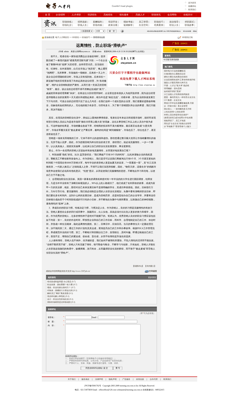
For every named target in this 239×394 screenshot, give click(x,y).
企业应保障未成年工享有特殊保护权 (179, 80)
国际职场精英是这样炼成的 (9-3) (61, 302)
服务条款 (85, 379)
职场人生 (82, 25)
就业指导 (174, 22)
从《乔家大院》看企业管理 (175, 106)
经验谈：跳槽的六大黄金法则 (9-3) (62, 290)
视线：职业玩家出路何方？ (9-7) (61, 287)
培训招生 (92, 14)
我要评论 (138, 266)
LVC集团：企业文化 (172, 100)
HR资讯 (75, 37)
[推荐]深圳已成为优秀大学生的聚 (178, 118)
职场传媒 (97, 25)
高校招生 (108, 14)
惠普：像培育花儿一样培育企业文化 (179, 97)
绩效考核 (128, 22)
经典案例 (158, 25)
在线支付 (188, 14)
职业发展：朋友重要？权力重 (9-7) (62, 284)
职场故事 (189, 25)
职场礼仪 (67, 25)
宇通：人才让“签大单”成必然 (176, 85)
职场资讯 (156, 14)
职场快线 (67, 22)
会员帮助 (172, 14)
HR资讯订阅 (187, 37)
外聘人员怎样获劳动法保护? (176, 115)
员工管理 (143, 22)
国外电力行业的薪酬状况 (175, 71)
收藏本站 (192, 6)
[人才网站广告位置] (132, 86)
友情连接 (140, 379)
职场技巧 (158, 22)
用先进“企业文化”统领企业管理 (177, 123)
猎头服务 (124, 14)
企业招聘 (60, 14)
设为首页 (192, 3)
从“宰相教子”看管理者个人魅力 (177, 126)
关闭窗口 (150, 266)
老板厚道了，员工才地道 (175, 120)
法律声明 (99, 379)
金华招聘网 (55, 271)
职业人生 (174, 25)
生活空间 (143, 25)
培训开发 (112, 22)
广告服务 (126, 379)
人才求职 (76, 14)
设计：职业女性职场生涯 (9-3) (60, 299)
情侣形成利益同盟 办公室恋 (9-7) (61, 282)
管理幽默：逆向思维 (173, 88)
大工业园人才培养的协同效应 (176, 94)
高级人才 (140, 14)
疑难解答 (128, 25)
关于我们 (72, 379)
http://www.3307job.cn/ (81, 271)
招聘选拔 (82, 22)
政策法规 (112, 25)
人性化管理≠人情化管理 (174, 112)
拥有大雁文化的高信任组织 (175, 77)
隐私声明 (113, 379)
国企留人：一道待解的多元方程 (177, 109)
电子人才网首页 (62, 37)
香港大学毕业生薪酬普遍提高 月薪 (179, 103)
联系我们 (192, 9)
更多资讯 (152, 277)
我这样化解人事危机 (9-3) (58, 296)
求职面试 (189, 22)
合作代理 (154, 379)
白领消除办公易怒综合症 (175, 74)
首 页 (47, 14)
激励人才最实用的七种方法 (175, 82)
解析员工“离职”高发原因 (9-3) (60, 293)
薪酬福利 (97, 22)
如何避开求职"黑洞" (172, 91)
